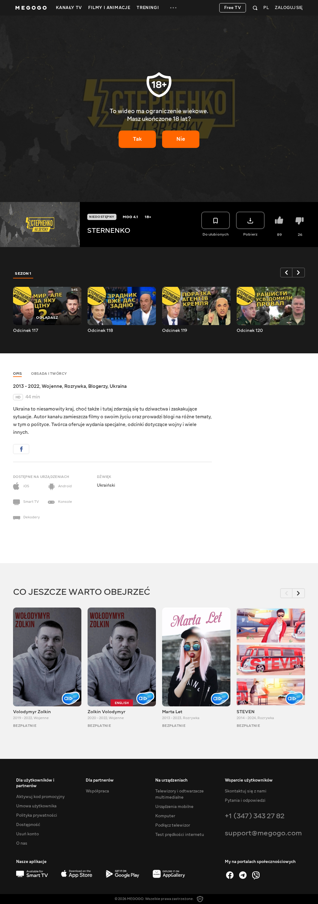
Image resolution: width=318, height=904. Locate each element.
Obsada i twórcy (49, 373)
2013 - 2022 (26, 386)
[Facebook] (230, 875)
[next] (299, 273)
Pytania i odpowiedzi (245, 800)
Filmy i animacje (109, 8)
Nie (180, 139)
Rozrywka (75, 386)
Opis (17, 373)
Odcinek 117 (25, 330)
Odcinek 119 (174, 330)
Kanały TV (69, 8)
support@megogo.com (263, 833)
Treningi (148, 8)
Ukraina (118, 386)
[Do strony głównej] (31, 8)
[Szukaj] (255, 8)
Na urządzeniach (171, 780)
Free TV (232, 8)
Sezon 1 (23, 273)
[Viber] (256, 875)
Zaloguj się (288, 8)
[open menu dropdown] (173, 8)
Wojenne (52, 386)
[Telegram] (243, 875)
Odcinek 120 (250, 330)
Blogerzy (97, 386)
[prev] (286, 273)
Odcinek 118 (100, 330)
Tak (137, 139)
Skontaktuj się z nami (245, 791)
